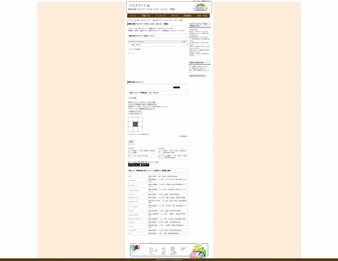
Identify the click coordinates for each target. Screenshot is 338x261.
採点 (131, 142)
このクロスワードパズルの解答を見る (138, 134)
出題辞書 (172, 247)
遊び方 (182, 250)
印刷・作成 (202, 16)
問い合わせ (164, 254)
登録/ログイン (206, 1)
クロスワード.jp (139, 5)
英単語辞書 (173, 248)
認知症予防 (173, 254)
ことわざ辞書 (173, 251)
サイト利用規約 (174, 252)
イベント (163, 247)
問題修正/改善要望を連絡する (197, 75)
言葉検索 (187, 16)
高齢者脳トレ (183, 248)
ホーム (133, 16)
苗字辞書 (172, 250)
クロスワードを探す (153, 250)
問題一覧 (146, 16)
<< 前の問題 (132, 98)
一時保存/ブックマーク (135, 111)
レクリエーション (184, 247)
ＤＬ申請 (163, 251)
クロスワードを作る (153, 251)
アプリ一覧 (151, 254)
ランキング (161, 16)
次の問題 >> (184, 136)
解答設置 (163, 252)
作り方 (175, 16)
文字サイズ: (131, 109)
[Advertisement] (158, 66)
